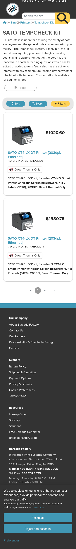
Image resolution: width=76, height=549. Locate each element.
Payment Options (20, 378)
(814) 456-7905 (47, 468)
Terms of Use (17, 395)
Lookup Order (18, 414)
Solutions (15, 426)
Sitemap (14, 420)
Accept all (38, 518)
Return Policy (17, 366)
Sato (14, 22)
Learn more (38, 507)
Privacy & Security (20, 384)
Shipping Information (22, 372)
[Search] (62, 18)
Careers (14, 348)
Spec (23, 87)
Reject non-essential (38, 529)
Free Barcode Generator (24, 431)
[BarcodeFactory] (12, 9)
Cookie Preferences (21, 390)
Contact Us (16, 330)
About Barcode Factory (24, 324)
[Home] (5, 22)
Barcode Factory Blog (23, 437)
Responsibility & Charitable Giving (31, 342)
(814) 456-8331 (22, 468)
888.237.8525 (31, 473)
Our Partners (17, 336)
